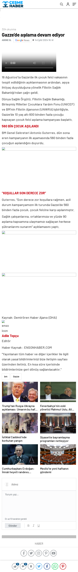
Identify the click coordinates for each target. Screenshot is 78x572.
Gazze (16, 376)
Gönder (13, 525)
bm (5, 376)
